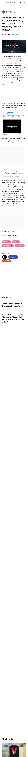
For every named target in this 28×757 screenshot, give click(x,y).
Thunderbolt (8, 245)
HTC (16, 241)
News (6, 746)
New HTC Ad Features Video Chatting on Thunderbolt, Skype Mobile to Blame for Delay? (13, 318)
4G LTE (7, 241)
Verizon (20, 245)
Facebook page (21, 181)
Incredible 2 (6, 206)
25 (6, 34)
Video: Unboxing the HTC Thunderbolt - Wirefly (12, 305)
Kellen (9, 11)
